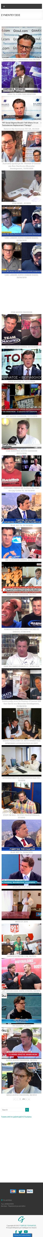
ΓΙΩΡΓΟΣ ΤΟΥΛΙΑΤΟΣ (28, 1225)
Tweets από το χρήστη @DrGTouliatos (16, 1117)
